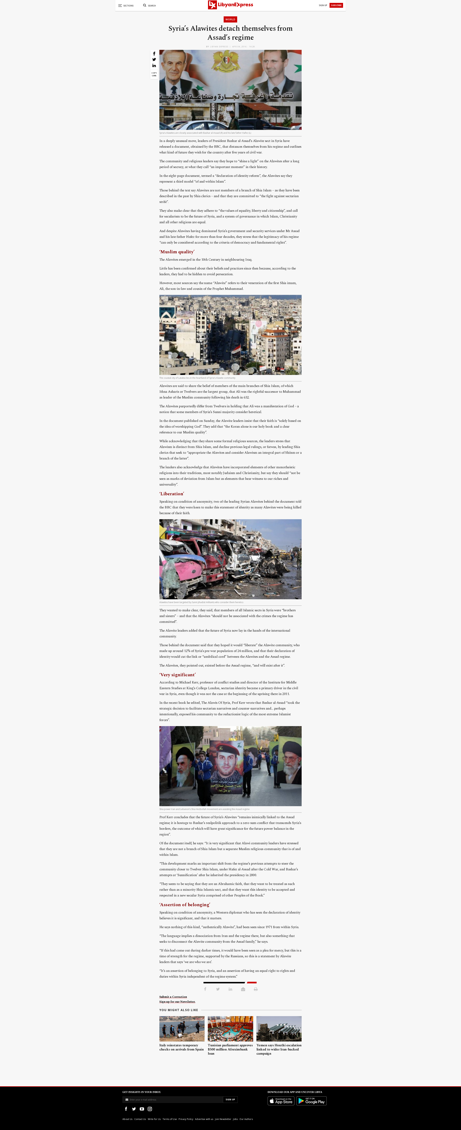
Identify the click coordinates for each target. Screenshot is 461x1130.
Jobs (235, 1119)
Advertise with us (204, 1119)
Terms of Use (170, 1119)
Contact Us (140, 1119)
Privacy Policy (186, 1119)
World (230, 19)
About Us (127, 1119)
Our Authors (246, 1119)
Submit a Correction (173, 997)
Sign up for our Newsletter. (177, 1002)
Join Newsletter (223, 1119)
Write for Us (154, 1119)
